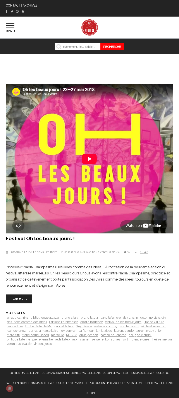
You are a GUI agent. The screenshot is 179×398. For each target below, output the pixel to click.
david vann (130, 317)
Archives (30, 5)
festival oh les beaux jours (123, 322)
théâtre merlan (161, 339)
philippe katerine (18, 339)
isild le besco (129, 326)
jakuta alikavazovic (153, 326)
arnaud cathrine (17, 317)
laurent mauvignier (149, 330)
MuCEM (71, 335)
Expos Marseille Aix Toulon (85, 382)
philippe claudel (140, 335)
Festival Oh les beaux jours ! (40, 238)
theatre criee (140, 339)
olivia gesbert (88, 335)
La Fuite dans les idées (40, 252)
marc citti (13, 335)
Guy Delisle (84, 326)
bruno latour (89, 317)
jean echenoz (16, 330)
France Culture (154, 322)
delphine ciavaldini (153, 317)
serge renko (100, 339)
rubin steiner (81, 339)
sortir (126, 339)
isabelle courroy (105, 326)
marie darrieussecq (35, 335)
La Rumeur (86, 330)
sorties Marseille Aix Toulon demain (96, 372)
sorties (115, 339)
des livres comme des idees (27, 322)
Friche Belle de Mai (38, 326)
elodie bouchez (91, 322)
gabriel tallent (64, 326)
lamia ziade (104, 330)
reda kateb (62, 339)
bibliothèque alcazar (45, 317)
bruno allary (70, 317)
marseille (57, 335)
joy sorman (68, 330)
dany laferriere (110, 317)
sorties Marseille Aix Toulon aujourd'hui (39, 372)
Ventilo (132, 252)
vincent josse (43, 343)
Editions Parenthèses (63, 322)
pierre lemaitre (42, 339)
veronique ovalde (19, 343)
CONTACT (13, 5)
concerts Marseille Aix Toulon (43, 382)
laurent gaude (124, 330)
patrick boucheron (113, 335)
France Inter (15, 326)
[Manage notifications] (9, 388)
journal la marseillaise (43, 330)
